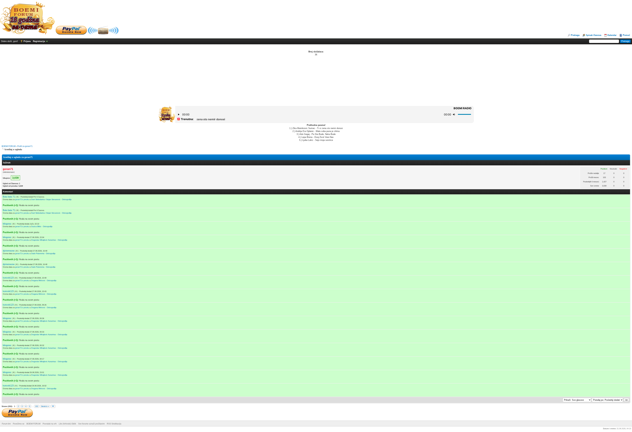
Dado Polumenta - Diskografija (43, 253)
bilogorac (7, 224)
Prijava (27, 41)
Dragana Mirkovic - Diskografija (43, 280)
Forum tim (6, 424)
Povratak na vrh (50, 424)
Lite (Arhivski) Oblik (67, 424)
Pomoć (626, 35)
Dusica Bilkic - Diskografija (41, 226)
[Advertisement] (316, 81)
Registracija (39, 41)
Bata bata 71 (9, 196)
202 (36, 406)
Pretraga (575, 35)
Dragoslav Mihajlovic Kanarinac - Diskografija (49, 240)
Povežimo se (18, 424)
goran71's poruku (22, 199)
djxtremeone (8, 251)
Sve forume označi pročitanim (91, 424)
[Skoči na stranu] (53, 406)
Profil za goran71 (25, 146)
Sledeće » (45, 406)
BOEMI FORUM (9, 146)
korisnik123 (8, 278)
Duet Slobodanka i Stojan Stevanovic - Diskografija (51, 199)
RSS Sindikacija (114, 424)
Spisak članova (593, 35)
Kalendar (612, 35)
